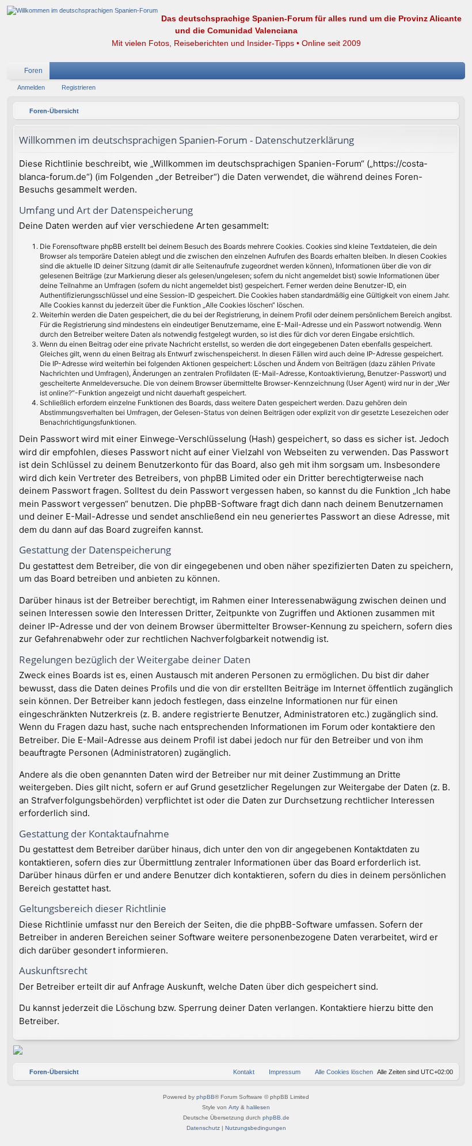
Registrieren (79, 87)
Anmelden (31, 87)
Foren (33, 71)
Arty (234, 1107)
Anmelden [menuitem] (441, 73)
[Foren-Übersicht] (82, 10)
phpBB (205, 1097)
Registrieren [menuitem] (458, 73)
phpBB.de (276, 1117)
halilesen (258, 1107)
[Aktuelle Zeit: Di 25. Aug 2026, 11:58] (447, 111)
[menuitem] (422, 70)
